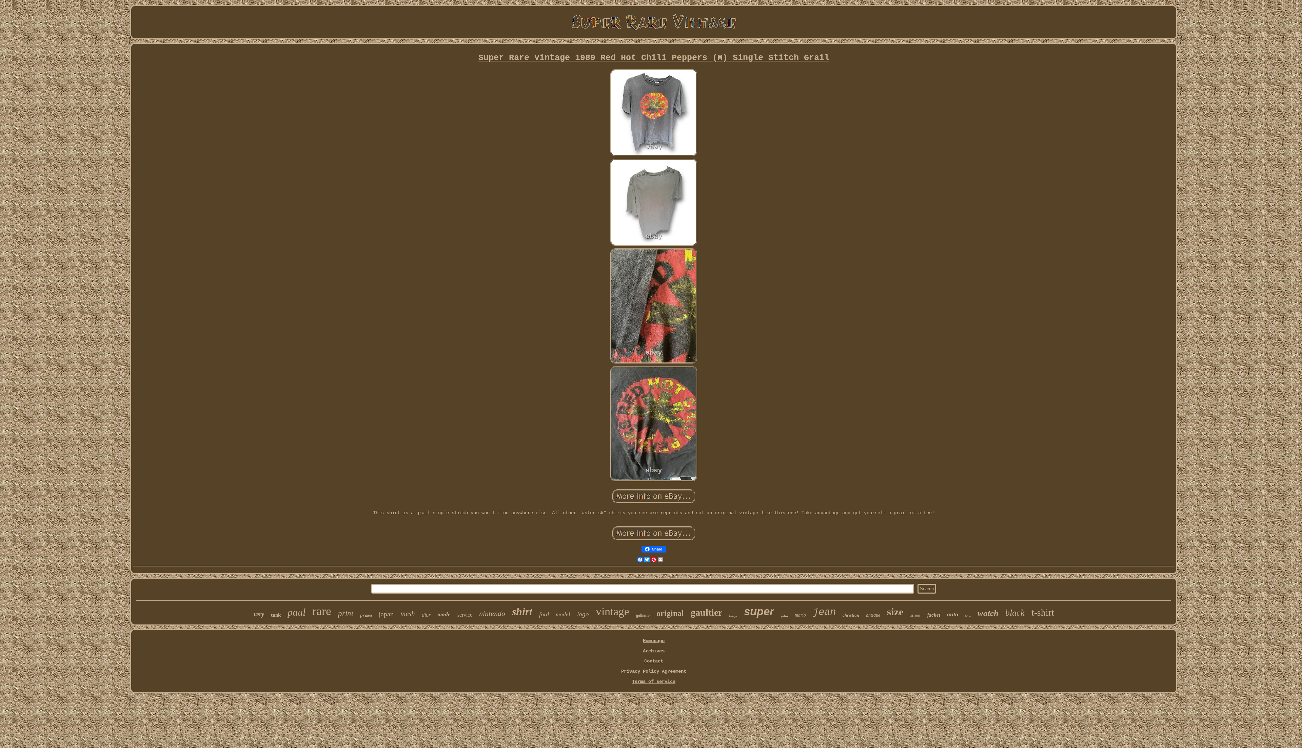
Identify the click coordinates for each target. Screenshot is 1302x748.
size (895, 612)
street (915, 615)
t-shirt (1042, 612)
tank (276, 615)
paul (296, 612)
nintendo (492, 613)
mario (800, 615)
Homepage (654, 640)
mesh (407, 614)
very (259, 614)
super (759, 611)
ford (544, 614)
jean (824, 612)
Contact (653, 661)
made (444, 614)
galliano (643, 615)
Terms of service (653, 681)
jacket (933, 615)
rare (321, 611)
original (670, 613)
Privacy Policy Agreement (653, 671)
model (563, 614)
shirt (522, 611)
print (345, 613)
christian (851, 615)
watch (988, 613)
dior (426, 615)
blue (968, 616)
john (784, 616)
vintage (612, 611)
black (1015, 613)
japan (386, 614)
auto (952, 614)
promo (366, 615)
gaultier (706, 612)
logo (583, 614)
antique (873, 615)
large (733, 616)
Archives (654, 651)
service (464, 615)
